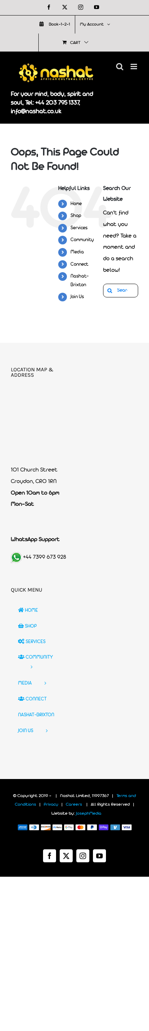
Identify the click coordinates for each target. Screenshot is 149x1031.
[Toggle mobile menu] (134, 66)
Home (76, 204)
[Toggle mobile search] (119, 66)
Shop (76, 216)
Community (82, 240)
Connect (79, 264)
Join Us (77, 297)
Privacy (51, 804)
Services (79, 228)
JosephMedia (88, 813)
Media (77, 252)
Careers (74, 804)
